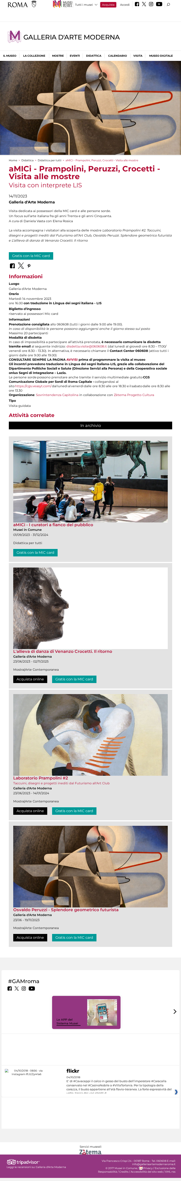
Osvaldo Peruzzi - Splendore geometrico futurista (66, 909)
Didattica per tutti (49, 160)
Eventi (75, 55)
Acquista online (30, 679)
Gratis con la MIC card (31, 256)
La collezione (34, 55)
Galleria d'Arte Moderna (71, 37)
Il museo (9, 55)
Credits (123, 1171)
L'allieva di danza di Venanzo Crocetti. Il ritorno (62, 651)
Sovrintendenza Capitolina (57, 395)
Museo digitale (161, 55)
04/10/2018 (119, 1085)
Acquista (108, 4)
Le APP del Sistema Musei (67, 1021)
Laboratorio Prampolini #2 (40, 778)
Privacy (148, 1168)
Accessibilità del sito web (147, 1171)
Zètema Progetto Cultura (134, 395)
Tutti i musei (84, 4)
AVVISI (72, 360)
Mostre (58, 55)
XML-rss (170, 1171)
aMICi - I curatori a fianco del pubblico (53, 524)
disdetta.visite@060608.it (86, 346)
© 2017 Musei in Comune (121, 1168)
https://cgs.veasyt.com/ (33, 386)
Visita (137, 55)
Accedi (125, 4)
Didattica (93, 55)
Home (13, 160)
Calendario (117, 55)
